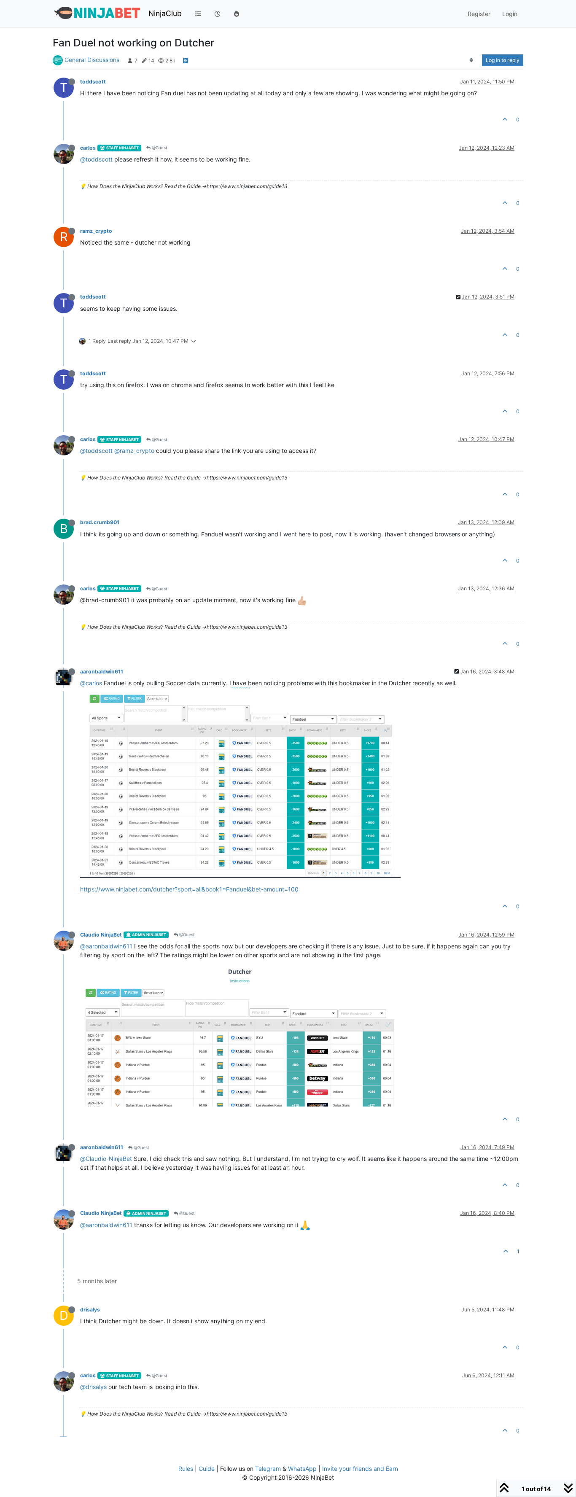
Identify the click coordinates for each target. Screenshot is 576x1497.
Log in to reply (502, 60)
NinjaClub (165, 13)
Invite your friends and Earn (360, 1468)
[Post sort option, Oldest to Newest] (472, 60)
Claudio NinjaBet (101, 935)
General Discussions (92, 59)
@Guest (159, 147)
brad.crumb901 (99, 522)
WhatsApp (302, 1468)
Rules (185, 1468)
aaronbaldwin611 (101, 671)
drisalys (90, 1309)
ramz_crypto (96, 231)
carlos (88, 148)
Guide (207, 1468)
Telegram (268, 1468)
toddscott (93, 81)
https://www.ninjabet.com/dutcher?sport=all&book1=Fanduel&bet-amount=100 (189, 889)
